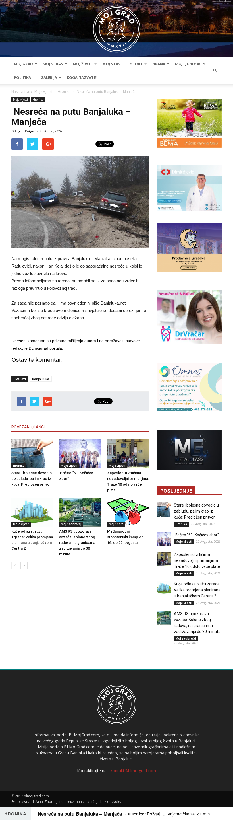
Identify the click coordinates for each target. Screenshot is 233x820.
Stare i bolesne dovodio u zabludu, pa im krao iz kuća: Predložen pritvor (31, 478)
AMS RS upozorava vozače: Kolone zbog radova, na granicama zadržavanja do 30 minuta (77, 542)
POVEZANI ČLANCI (28, 427)
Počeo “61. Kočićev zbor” (196, 535)
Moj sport (116, 524)
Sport (136, 63)
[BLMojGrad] (116, 26)
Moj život (83, 63)
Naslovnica (20, 91)
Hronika (64, 91)
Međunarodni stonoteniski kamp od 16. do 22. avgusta (125, 537)
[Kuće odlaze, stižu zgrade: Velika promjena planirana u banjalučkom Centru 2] (32, 512)
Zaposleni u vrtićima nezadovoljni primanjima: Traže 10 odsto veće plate (197, 560)
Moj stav (111, 63)
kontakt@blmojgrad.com (133, 770)
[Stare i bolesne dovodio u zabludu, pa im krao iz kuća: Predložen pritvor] (32, 453)
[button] (215, 70)
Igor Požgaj (26, 131)
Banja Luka (40, 379)
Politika (22, 77)
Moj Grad (23, 63)
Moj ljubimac (188, 63)
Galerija (49, 77)
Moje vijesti (43, 91)
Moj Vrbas (53, 63)
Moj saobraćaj (71, 524)
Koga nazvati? (82, 77)
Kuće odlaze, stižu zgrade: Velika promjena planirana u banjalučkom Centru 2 (197, 590)
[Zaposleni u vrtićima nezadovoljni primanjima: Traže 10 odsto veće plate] (128, 453)
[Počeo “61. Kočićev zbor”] (80, 453)
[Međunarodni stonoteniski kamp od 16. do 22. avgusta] (128, 512)
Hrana (158, 63)
